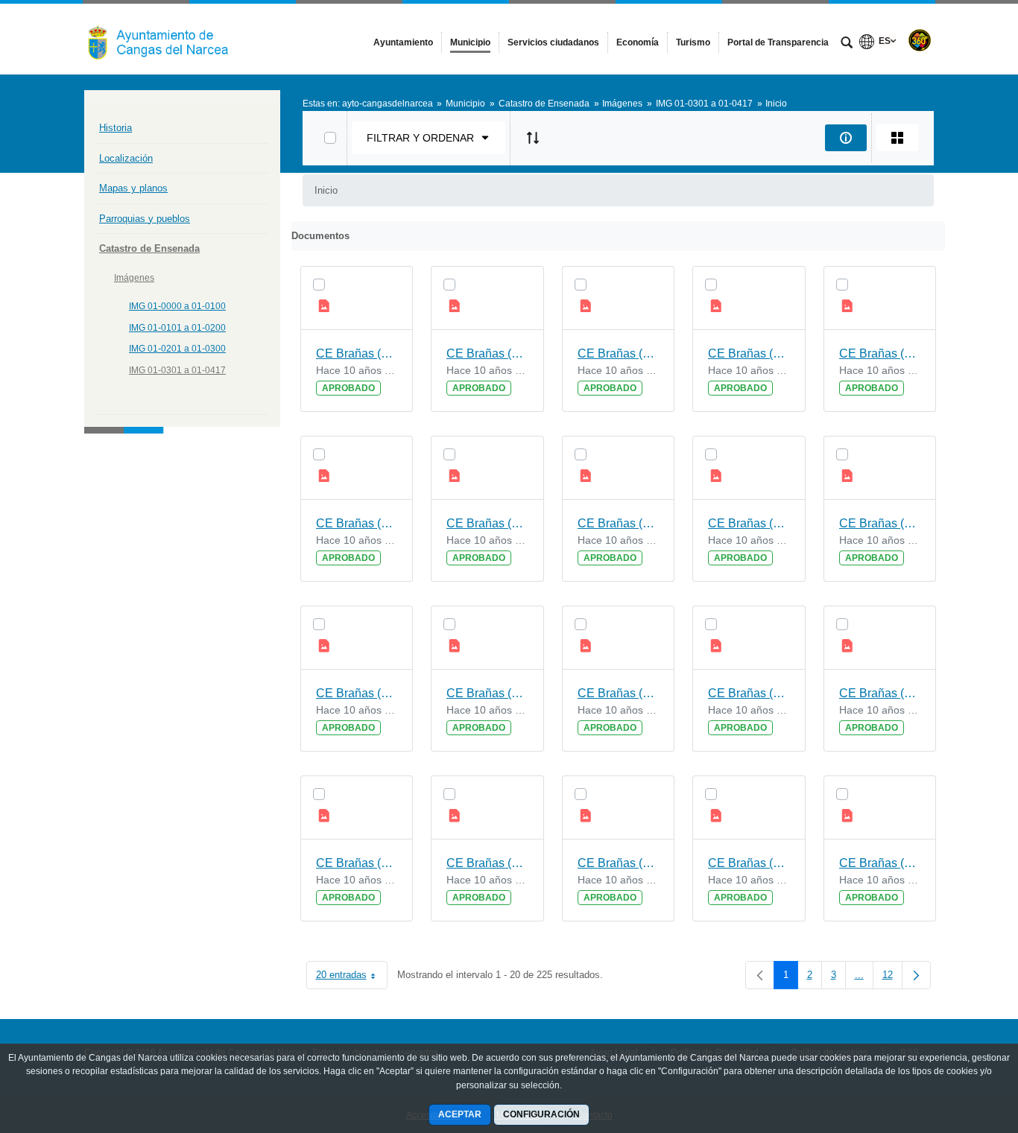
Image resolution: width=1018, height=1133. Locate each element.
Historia (115, 127)
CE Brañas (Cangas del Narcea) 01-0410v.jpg (487, 693)
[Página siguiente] (916, 975)
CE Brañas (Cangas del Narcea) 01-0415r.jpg (619, 353)
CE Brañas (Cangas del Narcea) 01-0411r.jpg (357, 693)
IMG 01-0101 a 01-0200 (177, 328)
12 (892, 977)
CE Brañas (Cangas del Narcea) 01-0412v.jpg (619, 523)
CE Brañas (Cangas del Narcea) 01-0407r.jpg (487, 863)
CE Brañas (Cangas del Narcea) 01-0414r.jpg (880, 353)
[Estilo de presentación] (897, 137)
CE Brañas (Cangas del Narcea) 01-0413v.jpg (357, 523)
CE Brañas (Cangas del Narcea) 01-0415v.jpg (487, 353)
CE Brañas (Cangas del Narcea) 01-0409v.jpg (749, 693)
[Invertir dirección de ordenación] (533, 138)
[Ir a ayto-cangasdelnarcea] (166, 39)
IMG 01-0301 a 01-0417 (177, 370)
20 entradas (352, 977)
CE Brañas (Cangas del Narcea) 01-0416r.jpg (357, 353)
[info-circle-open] (846, 137)
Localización (126, 158)
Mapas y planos (133, 188)
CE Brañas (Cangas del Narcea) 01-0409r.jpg (880, 693)
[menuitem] (403, 42)
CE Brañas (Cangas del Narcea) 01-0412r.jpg (749, 523)
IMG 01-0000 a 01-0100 (177, 306)
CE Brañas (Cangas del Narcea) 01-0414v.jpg (749, 353)
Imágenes (134, 278)
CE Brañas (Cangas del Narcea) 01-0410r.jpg (619, 693)
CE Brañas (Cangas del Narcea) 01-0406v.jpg (619, 863)
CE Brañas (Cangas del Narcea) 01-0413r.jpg (487, 523)
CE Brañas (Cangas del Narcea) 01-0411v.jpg (880, 523)
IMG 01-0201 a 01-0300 (177, 348)
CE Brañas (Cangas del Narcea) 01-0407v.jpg (357, 863)
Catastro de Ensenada (149, 248)
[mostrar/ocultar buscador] (846, 44)
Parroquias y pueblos (144, 218)
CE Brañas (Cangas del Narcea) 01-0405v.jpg (749, 863)
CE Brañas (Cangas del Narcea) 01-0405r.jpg (880, 863)
